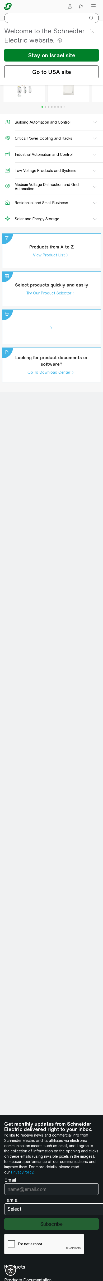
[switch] (10, 1270)
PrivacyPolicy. (22, 1172)
